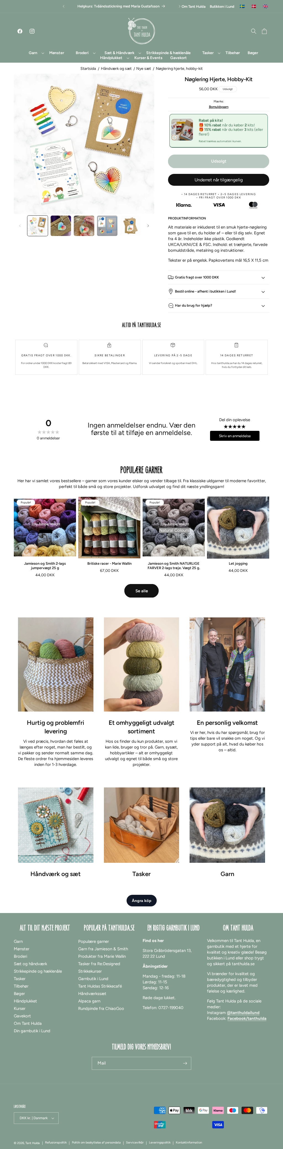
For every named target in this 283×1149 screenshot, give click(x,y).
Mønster (21, 948)
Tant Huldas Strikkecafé (100, 986)
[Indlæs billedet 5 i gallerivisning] (130, 226)
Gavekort (22, 1015)
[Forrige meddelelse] (63, 6)
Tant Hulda (32, 1143)
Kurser (19, 1008)
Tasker (19, 978)
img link (55, 790)
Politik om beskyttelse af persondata (96, 1142)
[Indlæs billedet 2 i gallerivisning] (61, 226)
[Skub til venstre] (20, 226)
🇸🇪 (242, 6)
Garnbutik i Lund (93, 978)
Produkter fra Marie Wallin (102, 956)
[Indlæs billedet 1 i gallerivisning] (37, 226)
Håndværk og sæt (116, 68)
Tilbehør (21, 986)
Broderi (20, 956)
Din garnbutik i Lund (32, 1030)
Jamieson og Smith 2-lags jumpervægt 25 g (45, 565)
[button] (33, 53)
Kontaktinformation (189, 1142)
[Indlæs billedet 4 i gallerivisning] (107, 226)
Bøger (19, 993)
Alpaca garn (89, 1001)
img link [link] (55, 620)
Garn (18, 941)
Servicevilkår (135, 1142)
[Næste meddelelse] (180, 6)
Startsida (88, 68)
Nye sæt (143, 68)
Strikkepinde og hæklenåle (38, 971)
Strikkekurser (90, 971)
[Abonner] (185, 1063)
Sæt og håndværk (30, 963)
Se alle (141, 590)
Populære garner (93, 941)
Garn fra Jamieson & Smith (103, 948)
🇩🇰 (253, 6)
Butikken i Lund (222, 6)
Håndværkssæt (92, 993)
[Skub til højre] (148, 226)
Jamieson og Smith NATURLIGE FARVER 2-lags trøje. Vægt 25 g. (174, 565)
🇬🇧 (265, 6)
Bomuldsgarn (219, 107)
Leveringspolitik (160, 1142)
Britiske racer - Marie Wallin (109, 563)
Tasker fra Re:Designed (99, 963)
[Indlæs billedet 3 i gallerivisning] (84, 226)
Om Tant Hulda (194, 6)
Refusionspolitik (56, 1142)
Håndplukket (25, 1001)
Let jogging (238, 563)
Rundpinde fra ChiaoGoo (101, 1008)
